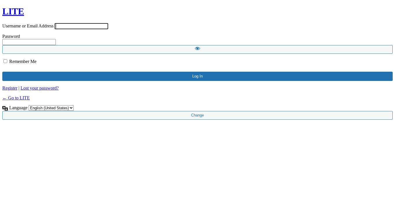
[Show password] (197, 49)
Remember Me (22, 61)
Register (9, 88)
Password (11, 36)
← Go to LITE (16, 97)
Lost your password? (40, 88)
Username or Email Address (27, 25)
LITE (13, 11)
